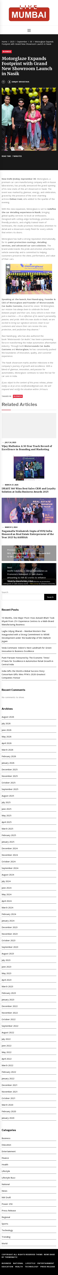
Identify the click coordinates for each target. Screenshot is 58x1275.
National (6, 1184)
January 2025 (8, 841)
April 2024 (7, 901)
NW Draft (6, 1197)
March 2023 (7, 986)
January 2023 (8, 999)
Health (5, 1164)
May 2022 (6, 1052)
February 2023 (9, 993)
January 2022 (8, 1078)
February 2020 (9, 1111)
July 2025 (6, 802)
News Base (49, 1254)
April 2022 (7, 1058)
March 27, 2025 (11, 485)
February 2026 (9, 756)
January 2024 (8, 920)
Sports (5, 1223)
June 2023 (6, 966)
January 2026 (8, 762)
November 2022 (10, 1012)
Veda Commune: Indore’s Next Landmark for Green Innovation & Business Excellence (27, 649)
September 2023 (10, 947)
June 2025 (6, 808)
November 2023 (10, 933)
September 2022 (10, 1025)
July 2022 (6, 1039)
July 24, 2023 (10, 442)
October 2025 (8, 782)
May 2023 (6, 973)
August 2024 (8, 874)
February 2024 (9, 914)
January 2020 (8, 1117)
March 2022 (7, 1065)
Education (6, 1144)
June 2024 (6, 887)
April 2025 (7, 822)
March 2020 (7, 1104)
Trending (6, 1236)
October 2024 (8, 861)
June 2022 (6, 1045)
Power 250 (7, 1204)
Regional (6, 1217)
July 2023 (6, 960)
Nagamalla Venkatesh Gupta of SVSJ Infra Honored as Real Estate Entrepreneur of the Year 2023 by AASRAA (28, 534)
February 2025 (9, 835)
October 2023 (8, 940)
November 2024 (10, 854)
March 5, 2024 (11, 527)
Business (7, 51)
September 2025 (10, 789)
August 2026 (8, 716)
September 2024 (10, 868)
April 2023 (7, 979)
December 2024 (10, 848)
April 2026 (7, 743)
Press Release (9, 1210)
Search (5, 592)
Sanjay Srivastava (20, 82)
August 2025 (8, 795)
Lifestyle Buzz (8, 1177)
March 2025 (7, 828)
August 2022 (8, 1032)
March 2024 (7, 907)
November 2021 (10, 1091)
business (18, 396)
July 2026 (6, 723)
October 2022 (8, 1019)
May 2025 (6, 815)
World (4, 1243)
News (4, 1190)
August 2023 (8, 953)
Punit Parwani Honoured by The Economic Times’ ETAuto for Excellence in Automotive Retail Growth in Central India (27, 661)
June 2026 (6, 730)
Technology (7, 1230)
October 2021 (8, 1098)
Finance (5, 1158)
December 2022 (10, 1006)
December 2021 (10, 1085)
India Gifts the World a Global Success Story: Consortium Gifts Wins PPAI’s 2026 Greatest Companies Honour (23, 674)
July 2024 (6, 881)
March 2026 (7, 749)
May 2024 (6, 894)
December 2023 (10, 927)
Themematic (11, 1257)
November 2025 (10, 776)
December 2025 (10, 769)
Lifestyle (6, 1171)
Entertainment (9, 1151)
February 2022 (9, 1071)
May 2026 (6, 736)
